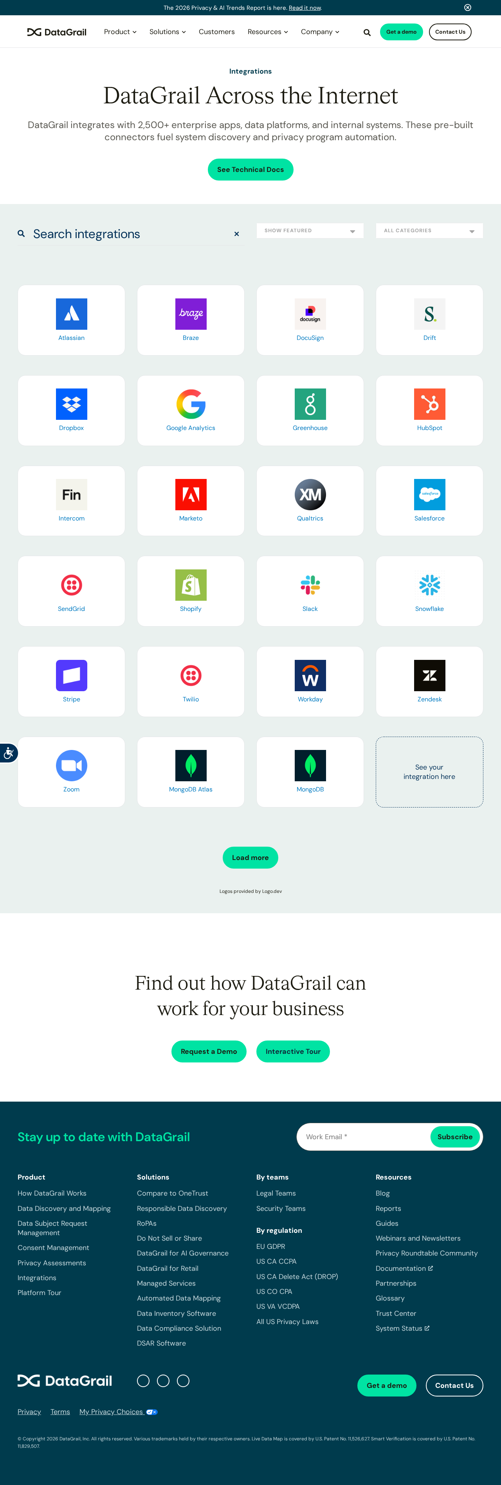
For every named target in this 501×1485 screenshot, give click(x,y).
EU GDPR (270, 1246)
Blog (383, 1193)
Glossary (390, 1298)
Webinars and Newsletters (418, 1238)
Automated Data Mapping (179, 1298)
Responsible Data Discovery (182, 1208)
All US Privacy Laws (287, 1321)
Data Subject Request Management (52, 1228)
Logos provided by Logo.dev (251, 891)
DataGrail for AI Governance (183, 1253)
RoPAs (147, 1223)
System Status (399, 1328)
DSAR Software (161, 1343)
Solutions (164, 31)
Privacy (29, 1411)
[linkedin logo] (163, 1381)
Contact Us (450, 31)
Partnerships (396, 1283)
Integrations (37, 1278)
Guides (387, 1223)
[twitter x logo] (143, 1381)
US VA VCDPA (278, 1306)
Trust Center (396, 1313)
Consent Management (53, 1247)
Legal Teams (276, 1193)
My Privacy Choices (112, 1411)
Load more (250, 857)
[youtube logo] (183, 1381)
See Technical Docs (250, 169)
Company (317, 31)
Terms (60, 1411)
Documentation (401, 1268)
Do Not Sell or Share (169, 1238)
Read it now (305, 8)
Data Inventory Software (176, 1313)
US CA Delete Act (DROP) (297, 1276)
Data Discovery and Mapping (64, 1208)
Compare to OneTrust (172, 1193)
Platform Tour (39, 1292)
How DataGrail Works (52, 1193)
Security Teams (281, 1208)
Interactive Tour (293, 1051)
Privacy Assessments (52, 1263)
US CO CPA (274, 1291)
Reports (388, 1208)
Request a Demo (209, 1051)
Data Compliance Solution (179, 1328)
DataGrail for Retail (167, 1268)
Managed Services (166, 1283)
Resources (264, 31)
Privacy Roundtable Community (427, 1253)
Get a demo (401, 31)
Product (117, 31)
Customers (217, 31)
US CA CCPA (276, 1261)
